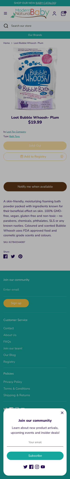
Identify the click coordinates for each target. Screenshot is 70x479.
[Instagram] (37, 467)
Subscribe (35, 456)
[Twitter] (25, 467)
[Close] (62, 412)
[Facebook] (31, 467)
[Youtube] (43, 467)
